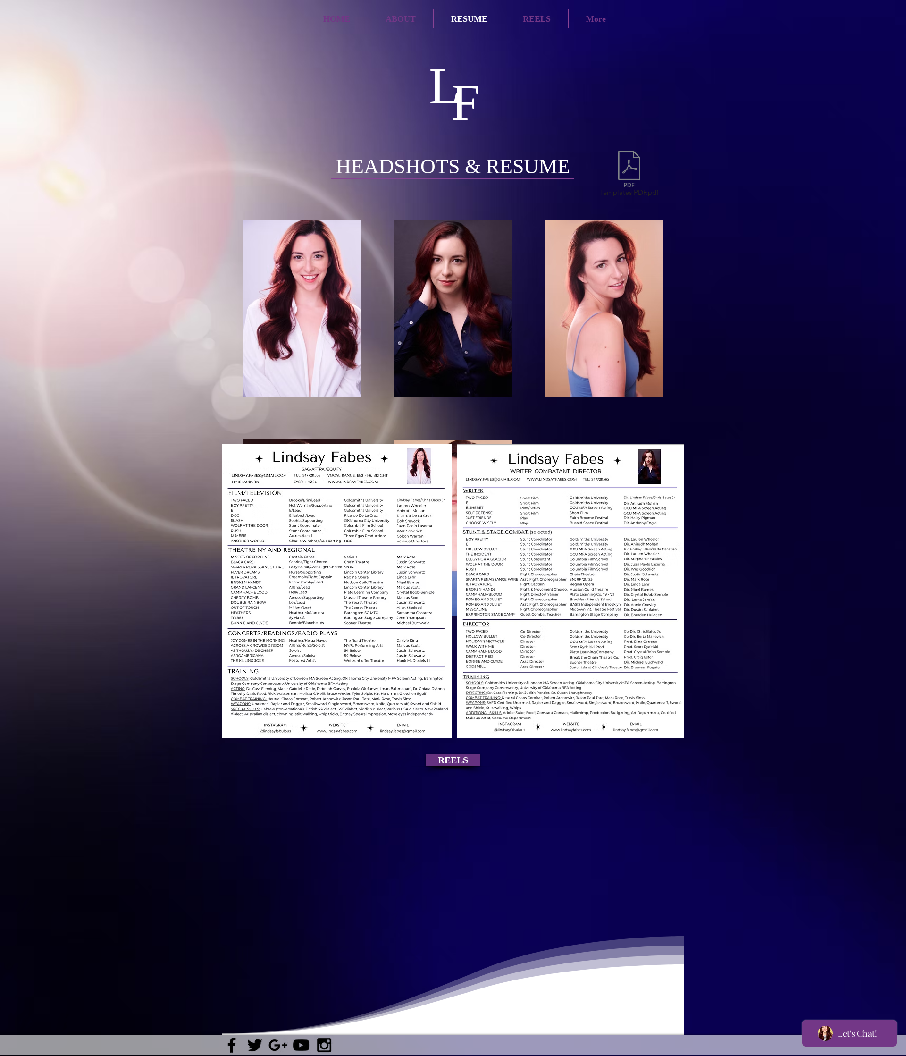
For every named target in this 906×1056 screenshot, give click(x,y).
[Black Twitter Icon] (255, 1045)
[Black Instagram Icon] (324, 1045)
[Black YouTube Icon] (301, 1045)
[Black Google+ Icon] (278, 1045)
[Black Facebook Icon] (232, 1045)
